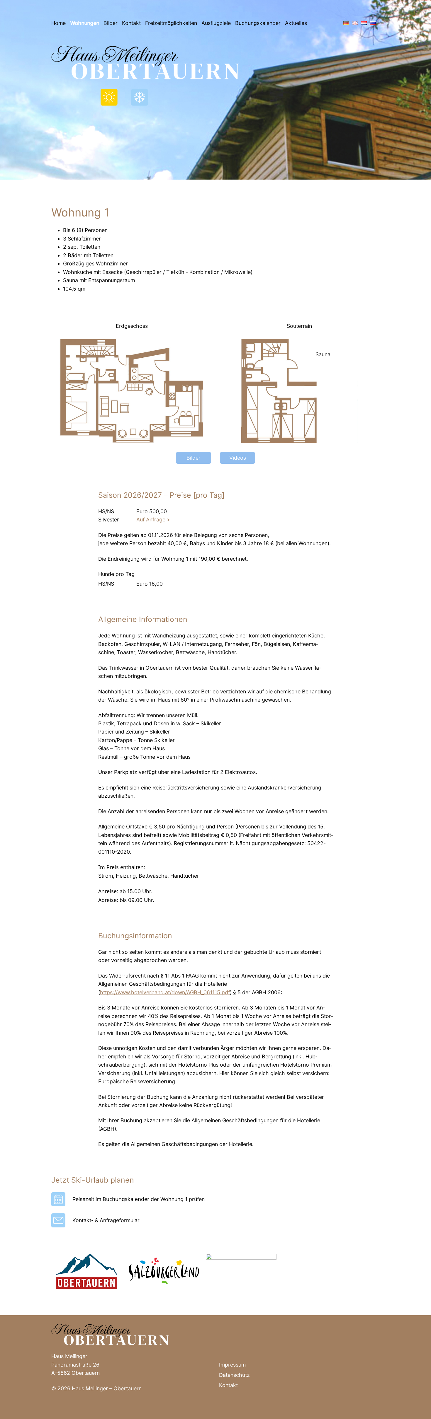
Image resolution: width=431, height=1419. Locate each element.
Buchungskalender (258, 23)
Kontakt (131, 23)
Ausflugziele (216, 23)
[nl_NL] (362, 23)
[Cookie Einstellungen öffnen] (13, 1411)
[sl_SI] (371, 23)
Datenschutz (234, 1375)
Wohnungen (84, 23)
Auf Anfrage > (153, 519)
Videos (237, 458)
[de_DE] (344, 23)
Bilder (110, 23)
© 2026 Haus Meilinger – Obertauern (96, 1388)
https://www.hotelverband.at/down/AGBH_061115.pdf (165, 992)
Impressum (232, 1365)
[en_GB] (353, 23)
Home (58, 23)
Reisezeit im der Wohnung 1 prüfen (138, 1199)
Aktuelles (296, 23)
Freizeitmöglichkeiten (171, 23)
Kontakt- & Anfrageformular (106, 1220)
